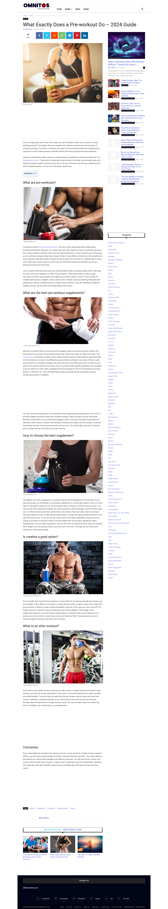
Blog (109, 273)
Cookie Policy (105, 907)
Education (112, 335)
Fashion (111, 345)
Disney (110, 318)
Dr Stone (111, 325)
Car (109, 290)
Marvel (110, 424)
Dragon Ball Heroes (115, 328)
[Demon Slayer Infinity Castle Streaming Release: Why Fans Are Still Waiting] (113, 143)
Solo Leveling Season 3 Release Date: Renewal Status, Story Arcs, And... (133, 118)
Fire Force (111, 352)
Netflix (110, 451)
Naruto (110, 448)
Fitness (31, 16)
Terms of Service (116, 907)
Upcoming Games (114, 557)
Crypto (110, 304)
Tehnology (125, 85)
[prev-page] (24, 863)
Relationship (113, 482)
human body (28, 357)
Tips (109, 540)
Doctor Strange (113, 321)
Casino (110, 294)
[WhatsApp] (62, 35)
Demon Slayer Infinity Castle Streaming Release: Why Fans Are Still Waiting (132, 142)
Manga (110, 420)
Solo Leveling (113, 509)
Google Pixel (112, 376)
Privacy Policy (140, 907)
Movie (110, 437)
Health (110, 383)
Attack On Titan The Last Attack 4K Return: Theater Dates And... (131, 106)
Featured (111, 349)
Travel (110, 554)
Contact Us (78, 907)
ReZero (110, 485)
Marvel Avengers (114, 427)
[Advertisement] (63, 124)
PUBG (110, 475)
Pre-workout (51, 808)
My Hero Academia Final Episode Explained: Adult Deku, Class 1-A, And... (132, 154)
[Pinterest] (77, 35)
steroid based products (48, 247)
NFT (109, 458)
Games (86, 9)
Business (111, 280)
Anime (67, 9)
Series (110, 496)
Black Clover (112, 266)
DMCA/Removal (129, 907)
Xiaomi (110, 578)
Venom (110, 564)
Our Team (69, 907)
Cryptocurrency (114, 308)
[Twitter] (46, 35)
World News (112, 574)
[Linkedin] (84, 35)
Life (109, 410)
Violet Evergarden (114, 567)
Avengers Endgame (115, 260)
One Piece (112, 461)
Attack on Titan (113, 253)
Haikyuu (111, 379)
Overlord (111, 468)
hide (34, 173)
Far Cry (110, 342)
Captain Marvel (114, 287)
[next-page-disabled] (28, 863)
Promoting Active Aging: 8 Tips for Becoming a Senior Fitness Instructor (35, 857)
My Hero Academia (115, 444)
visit (28, 512)
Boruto (110, 277)
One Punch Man (114, 465)
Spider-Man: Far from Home (118, 513)
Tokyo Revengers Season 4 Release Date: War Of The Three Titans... (131, 167)
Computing (112, 301)
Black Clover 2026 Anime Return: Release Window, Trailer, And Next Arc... (130, 130)
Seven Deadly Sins (115, 499)
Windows (111, 571)
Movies (110, 441)
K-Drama (111, 400)
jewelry (110, 390)
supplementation (62, 808)
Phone (110, 472)
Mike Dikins (28, 29)
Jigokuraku (112, 393)
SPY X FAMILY (113, 516)
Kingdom (111, 403)
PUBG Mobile (113, 479)
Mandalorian (113, 417)
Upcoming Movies (115, 561)
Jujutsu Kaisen (113, 396)
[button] (142, 9)
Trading (111, 550)
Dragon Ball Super (115, 331)
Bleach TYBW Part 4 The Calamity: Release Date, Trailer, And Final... (133, 93)
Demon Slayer (113, 314)
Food (110, 362)
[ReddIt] (54, 35)
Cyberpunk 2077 (114, 311)
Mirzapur (111, 434)
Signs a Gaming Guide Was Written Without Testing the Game (126, 63)
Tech (110, 526)
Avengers (111, 256)
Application (112, 249)
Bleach (110, 270)
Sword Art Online (114, 520)
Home (59, 9)
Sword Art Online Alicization (118, 523)
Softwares (112, 506)
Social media (113, 502)
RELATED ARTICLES (52, 830)
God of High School (115, 373)
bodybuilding (41, 808)
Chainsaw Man (113, 297)
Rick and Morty (113, 489)
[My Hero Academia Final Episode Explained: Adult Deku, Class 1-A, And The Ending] (113, 155)
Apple (110, 246)
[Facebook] (39, 35)
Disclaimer (95, 907)
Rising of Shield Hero (116, 492)
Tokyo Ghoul (112, 544)
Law (109, 407)
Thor (110, 537)
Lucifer (110, 414)
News (77, 9)
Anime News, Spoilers (115, 58)
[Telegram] (69, 35)
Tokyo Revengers (114, 547)
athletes (32, 808)
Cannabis (111, 284)
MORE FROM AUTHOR (72, 830)
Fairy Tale (111, 338)
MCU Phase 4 (113, 431)
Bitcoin (110, 263)
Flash (110, 359)
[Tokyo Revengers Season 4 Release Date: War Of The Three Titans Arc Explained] (113, 167)
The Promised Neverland (117, 533)
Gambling (111, 366)
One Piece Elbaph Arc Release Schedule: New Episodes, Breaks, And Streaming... (132, 179)
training (72, 808)
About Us (87, 907)
